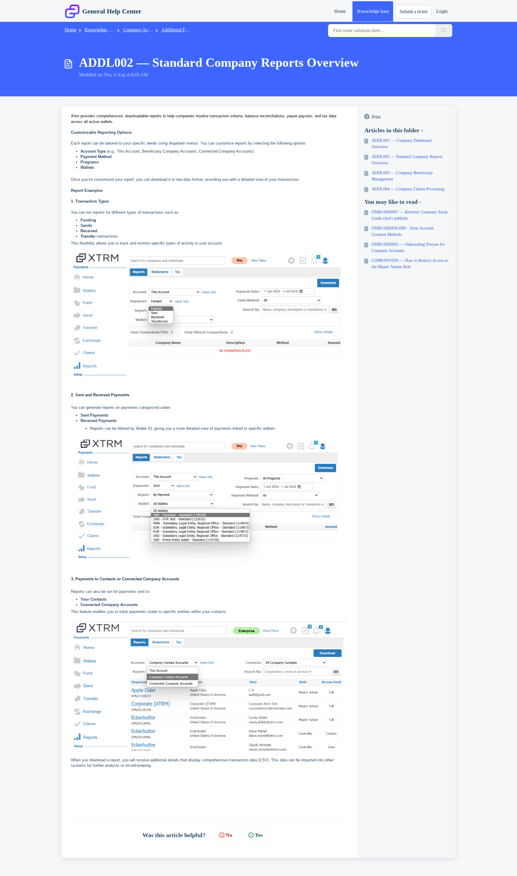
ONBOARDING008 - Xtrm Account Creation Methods (403, 231)
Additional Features (179, 29)
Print (376, 116)
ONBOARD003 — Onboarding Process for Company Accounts (408, 247)
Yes (259, 835)
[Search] (443, 30)
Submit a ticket (413, 11)
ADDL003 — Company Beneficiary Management (402, 176)
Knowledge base (373, 11)
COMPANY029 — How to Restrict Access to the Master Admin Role (410, 263)
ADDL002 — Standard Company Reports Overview (407, 159)
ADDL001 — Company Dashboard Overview (401, 143)
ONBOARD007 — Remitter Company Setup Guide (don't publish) (410, 215)
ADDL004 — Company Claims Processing (408, 189)
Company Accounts (141, 29)
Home (340, 11)
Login (442, 11)
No (229, 835)
